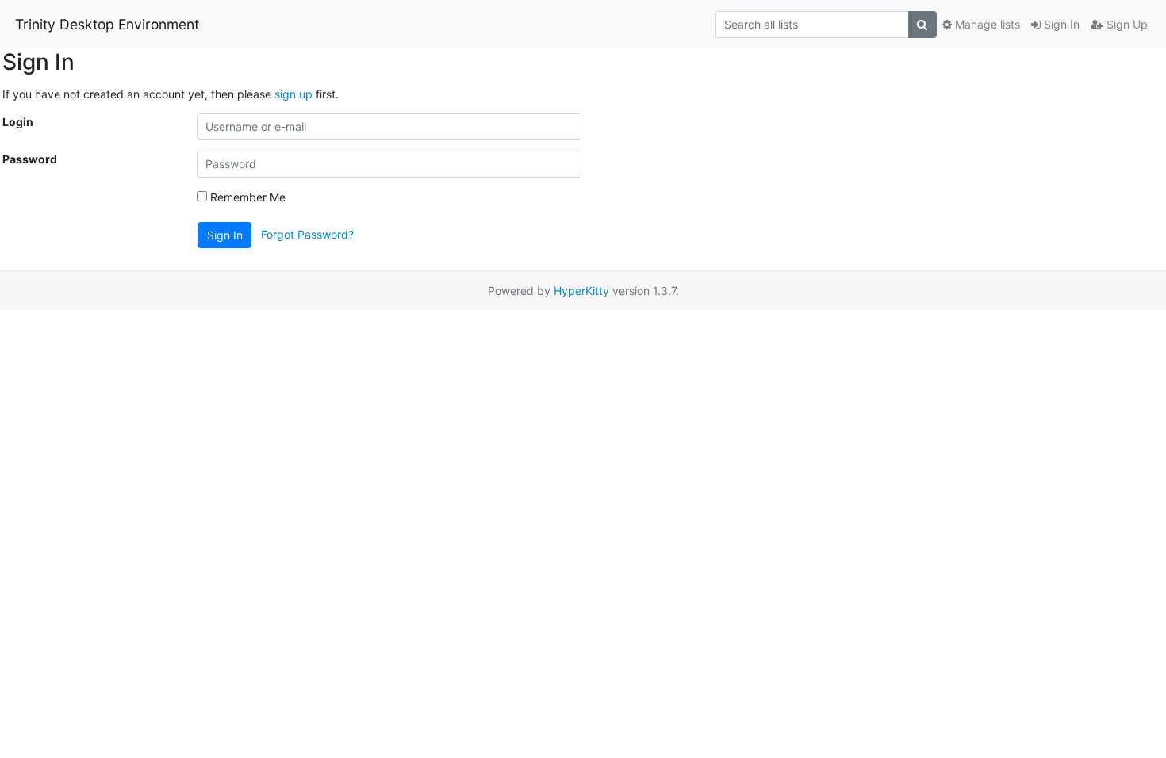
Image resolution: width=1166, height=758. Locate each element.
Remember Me (246, 197)
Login (17, 121)
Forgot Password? (307, 233)
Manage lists (986, 24)
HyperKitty (581, 290)
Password (29, 159)
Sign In (1060, 24)
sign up (293, 94)
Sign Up (1125, 24)
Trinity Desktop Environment (107, 24)
